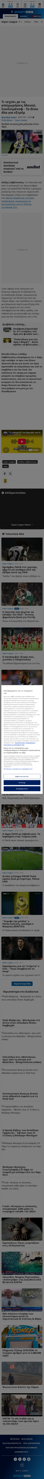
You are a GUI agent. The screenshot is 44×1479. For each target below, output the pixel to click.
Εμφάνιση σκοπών (22, 776)
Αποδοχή (22, 782)
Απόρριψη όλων (22, 788)
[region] (22, 739)
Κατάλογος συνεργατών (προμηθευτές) (18, 769)
